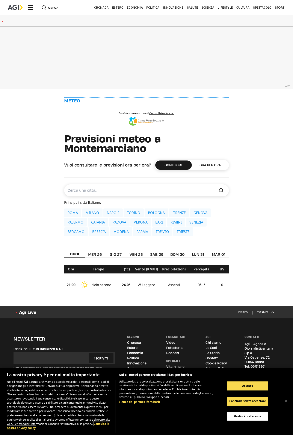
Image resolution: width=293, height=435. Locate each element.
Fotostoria (174, 348)
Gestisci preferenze (247, 416)
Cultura (243, 7)
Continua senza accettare (247, 401)
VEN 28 (136, 254)
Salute (192, 7)
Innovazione (173, 7)
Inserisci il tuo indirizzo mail (38, 349)
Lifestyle (225, 7)
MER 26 (95, 254)
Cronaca (101, 7)
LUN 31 (198, 254)
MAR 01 (218, 254)
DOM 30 (177, 254)
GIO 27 (116, 254)
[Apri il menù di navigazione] (30, 7)
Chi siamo (213, 343)
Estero (118, 7)
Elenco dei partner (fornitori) (139, 402)
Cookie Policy (216, 363)
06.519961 (258, 366)
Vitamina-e (175, 367)
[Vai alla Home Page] (15, 7)
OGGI (74, 254)
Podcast (172, 353)
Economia (135, 7)
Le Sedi (211, 348)
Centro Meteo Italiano (161, 113)
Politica (153, 7)
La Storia (212, 353)
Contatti (212, 358)
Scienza (207, 7)
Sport (279, 7)
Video (170, 343)
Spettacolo (262, 7)
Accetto (247, 386)
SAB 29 (156, 254)
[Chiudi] (286, 401)
